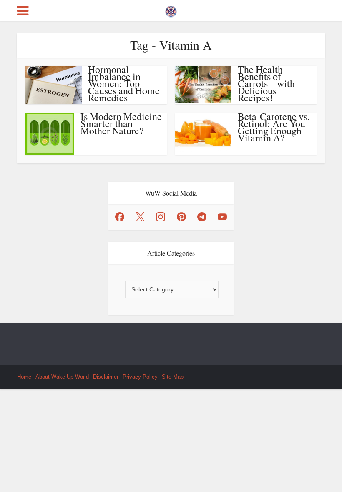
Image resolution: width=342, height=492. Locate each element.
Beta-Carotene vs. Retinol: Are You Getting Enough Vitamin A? (274, 127)
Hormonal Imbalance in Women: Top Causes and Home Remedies (124, 83)
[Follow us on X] (140, 216)
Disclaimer (105, 377)
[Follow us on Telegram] (201, 216)
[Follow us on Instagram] (160, 216)
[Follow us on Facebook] (119, 216)
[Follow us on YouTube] (222, 216)
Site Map (173, 377)
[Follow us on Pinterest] (181, 216)
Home (24, 377)
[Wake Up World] (171, 10)
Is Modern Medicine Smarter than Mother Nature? (121, 123)
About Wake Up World (62, 377)
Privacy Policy (140, 377)
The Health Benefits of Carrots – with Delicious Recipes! (266, 83)
